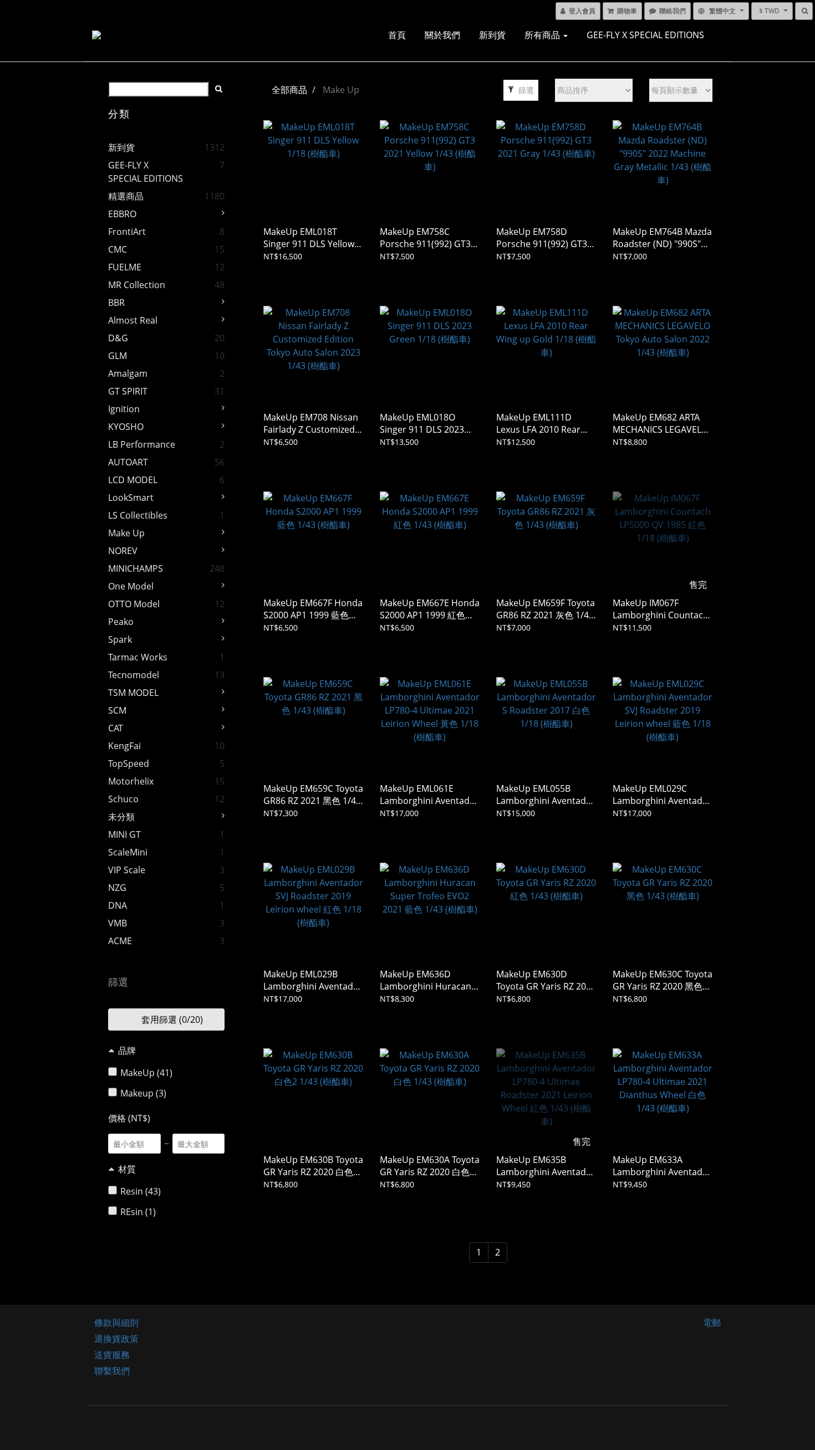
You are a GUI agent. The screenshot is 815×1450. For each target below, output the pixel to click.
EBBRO (122, 214)
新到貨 (492, 35)
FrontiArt (127, 232)
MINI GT (124, 834)
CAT (115, 728)
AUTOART (128, 462)
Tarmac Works (137, 657)
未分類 (121, 817)
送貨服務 (112, 1355)
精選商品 (126, 196)
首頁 (397, 35)
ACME (120, 941)
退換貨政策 (116, 1339)
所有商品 (543, 35)
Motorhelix (131, 781)
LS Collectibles (137, 515)
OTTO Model (134, 604)
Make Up (126, 533)
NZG (117, 888)
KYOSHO (126, 427)
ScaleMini (127, 852)
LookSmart (131, 497)
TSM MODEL (133, 692)
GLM (117, 356)
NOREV (122, 551)
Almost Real (132, 320)
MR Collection (136, 285)
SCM (117, 710)
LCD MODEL (132, 480)
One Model (131, 586)
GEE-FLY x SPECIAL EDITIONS (645, 35)
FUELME (124, 267)
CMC (117, 249)
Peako (121, 622)
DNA (117, 905)
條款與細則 (116, 1322)
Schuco (123, 799)
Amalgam (127, 373)
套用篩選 (171, 1019)
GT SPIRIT (127, 391)
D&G (118, 338)
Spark (120, 639)
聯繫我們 (112, 1371)
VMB (117, 923)
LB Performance (141, 444)
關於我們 (442, 35)
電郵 (712, 1322)
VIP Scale (126, 870)
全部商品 (289, 90)
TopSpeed (128, 763)
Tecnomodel (133, 675)
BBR (116, 302)
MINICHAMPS (135, 568)
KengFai (124, 746)
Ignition (124, 409)
